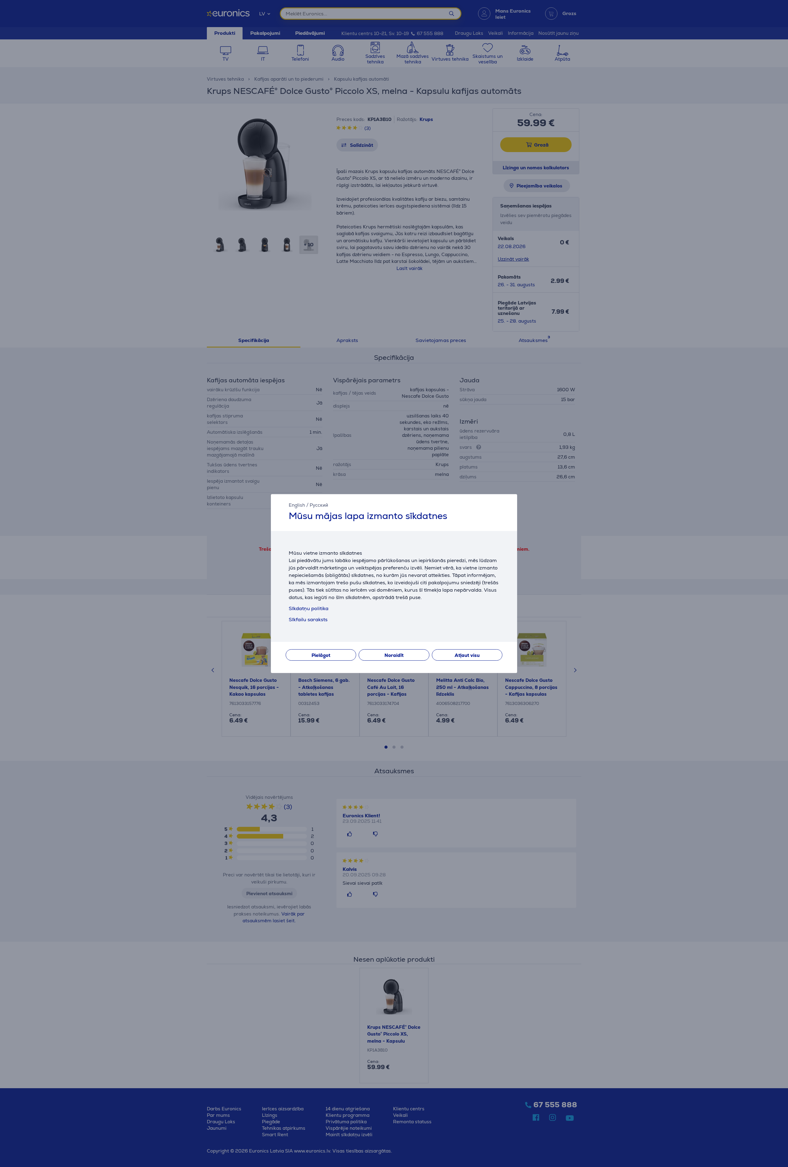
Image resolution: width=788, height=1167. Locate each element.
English (297, 505)
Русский (319, 505)
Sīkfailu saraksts (308, 619)
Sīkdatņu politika (308, 608)
